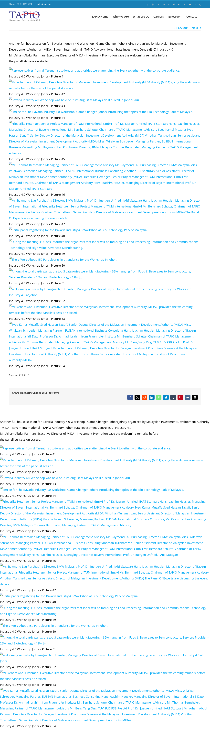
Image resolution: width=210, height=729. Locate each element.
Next (195, 28)
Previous (182, 28)
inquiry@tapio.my (43, 4)
